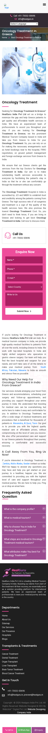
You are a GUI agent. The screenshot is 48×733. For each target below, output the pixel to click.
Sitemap (6, 623)
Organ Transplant (10, 661)
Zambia (6, 463)
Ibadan (26, 463)
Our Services (8, 627)
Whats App (25, 730)
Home (4, 37)
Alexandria (18, 423)
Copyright (7, 702)
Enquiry (39, 730)
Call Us (10, 730)
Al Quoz (27, 423)
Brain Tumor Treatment (12, 669)
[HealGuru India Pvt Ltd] (19, 572)
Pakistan (13, 370)
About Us (6, 619)
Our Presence (8, 631)
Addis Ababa (16, 463)
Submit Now (23, 311)
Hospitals (6, 635)
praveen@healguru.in (33, 694)
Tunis (34, 423)
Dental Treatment (10, 658)
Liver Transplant (9, 665)
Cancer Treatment (10, 654)
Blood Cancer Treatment (13, 673)
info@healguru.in (25, 19)
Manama (22, 370)
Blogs (4, 639)
